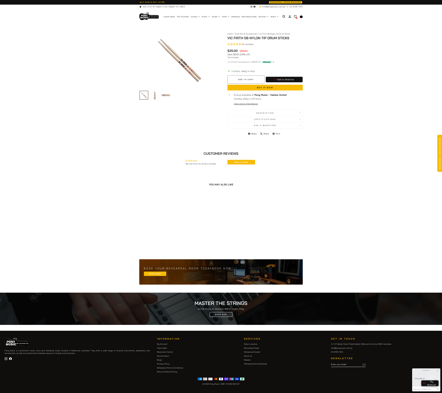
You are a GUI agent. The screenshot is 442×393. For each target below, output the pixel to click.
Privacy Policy (163, 364)
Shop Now (221, 314)
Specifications (265, 119)
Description (265, 113)
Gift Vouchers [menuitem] (183, 16)
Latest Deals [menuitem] (169, 16)
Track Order (162, 348)
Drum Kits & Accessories (246, 34)
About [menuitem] (273, 16)
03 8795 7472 (296, 6)
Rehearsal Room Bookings (255, 364)
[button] (234, 44)
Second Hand (163, 356)
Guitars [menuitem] (194, 16)
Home (230, 34)
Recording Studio (251, 348)
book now (155, 274)
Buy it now (265, 87)
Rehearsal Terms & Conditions (170, 368)
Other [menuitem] (224, 16)
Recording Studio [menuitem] (249, 16)
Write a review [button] (241, 162)
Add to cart (159, 245)
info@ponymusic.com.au (273, 6)
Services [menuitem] (262, 16)
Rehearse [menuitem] (235, 16)
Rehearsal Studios (252, 352)
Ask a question (265, 125)
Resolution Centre (165, 352)
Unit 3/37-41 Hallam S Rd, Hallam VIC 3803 (163, 6)
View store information (246, 103)
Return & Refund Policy (167, 372)
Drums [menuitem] (204, 16)
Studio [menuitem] (215, 16)
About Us (248, 356)
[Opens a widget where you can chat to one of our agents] (426, 379)
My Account (162, 344)
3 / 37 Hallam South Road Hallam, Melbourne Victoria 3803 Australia (361, 344)
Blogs (159, 360)
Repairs (247, 360)
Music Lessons (250, 344)
